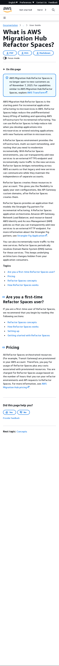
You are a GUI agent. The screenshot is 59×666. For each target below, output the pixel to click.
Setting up (13, 330)
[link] (35, 25)
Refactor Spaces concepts (22, 280)
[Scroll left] (17, 9)
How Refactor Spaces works (23, 284)
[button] (12, 69)
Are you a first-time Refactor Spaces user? (31, 271)
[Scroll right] (45, 9)
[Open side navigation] (4, 17)
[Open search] (53, 10)
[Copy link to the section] (3, 297)
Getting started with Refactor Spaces (29, 335)
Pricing (11, 276)
